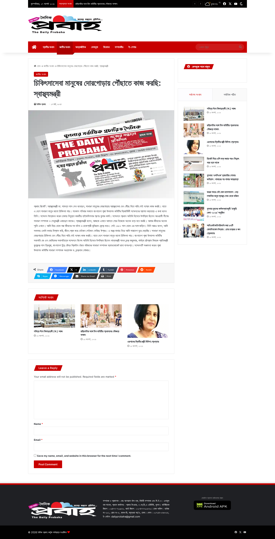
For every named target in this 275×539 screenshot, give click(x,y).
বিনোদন (106, 47)
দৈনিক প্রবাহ (41, 104)
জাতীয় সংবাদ (64, 47)
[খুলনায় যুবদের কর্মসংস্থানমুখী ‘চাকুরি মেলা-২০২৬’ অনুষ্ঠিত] (194, 214)
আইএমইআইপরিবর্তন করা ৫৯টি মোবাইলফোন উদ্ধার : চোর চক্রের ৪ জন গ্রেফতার (223, 229)
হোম (38, 65)
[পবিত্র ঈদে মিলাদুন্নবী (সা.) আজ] (54, 316)
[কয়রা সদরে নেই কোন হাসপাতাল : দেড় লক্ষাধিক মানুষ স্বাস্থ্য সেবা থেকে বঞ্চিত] (194, 197)
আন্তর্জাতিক (80, 47)
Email (38, 439)
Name (38, 423)
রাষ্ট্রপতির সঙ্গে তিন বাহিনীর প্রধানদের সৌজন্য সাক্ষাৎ (96, 3)
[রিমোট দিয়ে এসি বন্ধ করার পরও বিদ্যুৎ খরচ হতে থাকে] (194, 164)
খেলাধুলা (94, 47)
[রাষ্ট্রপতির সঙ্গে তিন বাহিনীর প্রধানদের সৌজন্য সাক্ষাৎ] (101, 316)
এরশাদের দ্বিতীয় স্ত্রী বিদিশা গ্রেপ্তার (143, 341)
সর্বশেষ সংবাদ (195, 94)
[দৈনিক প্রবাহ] (65, 24)
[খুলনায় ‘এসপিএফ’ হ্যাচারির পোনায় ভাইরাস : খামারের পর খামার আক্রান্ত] (194, 180)
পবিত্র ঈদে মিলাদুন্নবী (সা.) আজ (48, 331)
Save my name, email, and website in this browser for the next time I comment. (84, 455)
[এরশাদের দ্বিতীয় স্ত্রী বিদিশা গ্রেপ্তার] (148, 321)
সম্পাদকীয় (119, 47)
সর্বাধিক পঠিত (230, 94)
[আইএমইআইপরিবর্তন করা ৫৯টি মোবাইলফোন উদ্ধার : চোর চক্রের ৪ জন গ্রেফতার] (194, 230)
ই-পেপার (132, 47)
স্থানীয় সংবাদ (48, 47)
